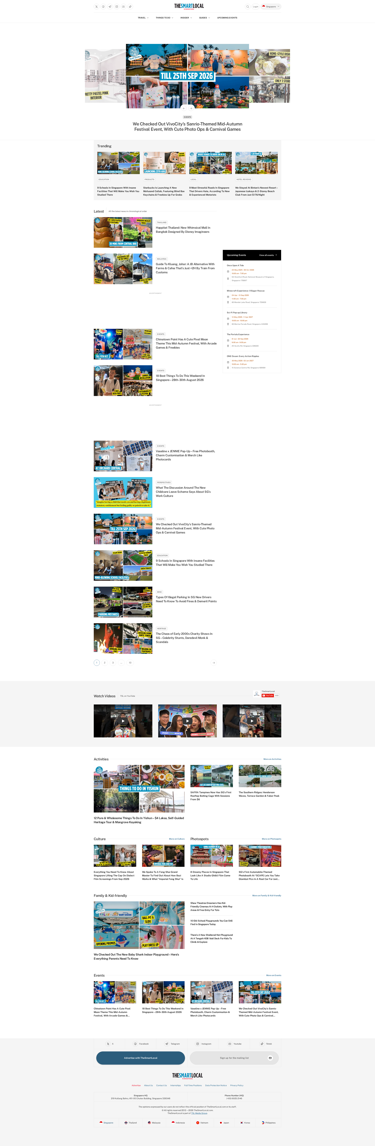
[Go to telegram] (110, 6)
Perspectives (164, 483)
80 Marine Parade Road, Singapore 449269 (250, 324)
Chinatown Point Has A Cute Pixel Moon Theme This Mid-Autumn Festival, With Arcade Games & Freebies (186, 343)
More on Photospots (271, 839)
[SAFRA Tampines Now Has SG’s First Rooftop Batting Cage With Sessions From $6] (211, 776)
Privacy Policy (236, 1085)
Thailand (161, 222)
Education (104, 179)
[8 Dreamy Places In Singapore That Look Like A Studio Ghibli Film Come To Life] (211, 856)
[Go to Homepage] (189, 7)
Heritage (161, 629)
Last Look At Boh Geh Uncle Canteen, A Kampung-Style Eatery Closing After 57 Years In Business (187, 126)
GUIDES (203, 18)
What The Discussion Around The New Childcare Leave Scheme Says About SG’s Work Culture (183, 492)
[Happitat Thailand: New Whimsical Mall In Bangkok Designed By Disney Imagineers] (123, 232)
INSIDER (184, 18)
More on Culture (177, 839)
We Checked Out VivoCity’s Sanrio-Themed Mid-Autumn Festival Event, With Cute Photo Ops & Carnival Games (185, 528)
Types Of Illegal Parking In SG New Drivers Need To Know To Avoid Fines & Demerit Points (186, 599)
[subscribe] (270, 1058)
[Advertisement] (155, 308)
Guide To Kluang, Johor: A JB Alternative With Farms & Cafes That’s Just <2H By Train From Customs (185, 268)
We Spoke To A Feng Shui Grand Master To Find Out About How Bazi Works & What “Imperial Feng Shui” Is (162, 875)
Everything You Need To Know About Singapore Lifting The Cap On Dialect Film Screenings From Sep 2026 (114, 875)
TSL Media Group (199, 1113)
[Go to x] (96, 6)
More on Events (273, 975)
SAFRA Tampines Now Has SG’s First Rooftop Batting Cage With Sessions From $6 (210, 796)
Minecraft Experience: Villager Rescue (246, 291)
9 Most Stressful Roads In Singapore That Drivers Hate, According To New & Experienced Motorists (209, 191)
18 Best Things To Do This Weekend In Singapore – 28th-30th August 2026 (180, 378)
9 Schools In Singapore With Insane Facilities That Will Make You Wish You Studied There (118, 191)
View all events (266, 255)
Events (160, 334)
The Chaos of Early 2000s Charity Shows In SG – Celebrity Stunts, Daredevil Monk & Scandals (184, 638)
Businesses (187, 117)
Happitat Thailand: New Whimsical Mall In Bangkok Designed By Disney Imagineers (183, 230)
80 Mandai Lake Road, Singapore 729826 (249, 302)
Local (193, 179)
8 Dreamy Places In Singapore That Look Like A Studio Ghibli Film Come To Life (210, 875)
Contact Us (161, 1085)
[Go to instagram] (117, 6)
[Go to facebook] (103, 6)
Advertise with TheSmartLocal (140, 1058)
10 (130, 662)
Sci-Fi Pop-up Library (237, 312)
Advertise (136, 1085)
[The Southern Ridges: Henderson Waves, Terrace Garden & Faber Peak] (260, 776)
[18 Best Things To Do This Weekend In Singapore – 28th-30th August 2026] (123, 380)
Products (149, 179)
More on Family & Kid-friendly (266, 895)
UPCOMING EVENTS (227, 18)
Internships (175, 1085)
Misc (159, 592)
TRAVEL (142, 18)
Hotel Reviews (244, 179)
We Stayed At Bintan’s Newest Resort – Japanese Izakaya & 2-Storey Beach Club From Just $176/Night (256, 191)
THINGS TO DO (163, 18)
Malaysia (161, 259)
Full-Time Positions (193, 1085)
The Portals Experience (238, 334)
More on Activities (272, 759)
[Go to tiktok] (130, 6)
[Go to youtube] (123, 6)
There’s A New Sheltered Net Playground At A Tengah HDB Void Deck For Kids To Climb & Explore (211, 938)
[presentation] (266, 693)
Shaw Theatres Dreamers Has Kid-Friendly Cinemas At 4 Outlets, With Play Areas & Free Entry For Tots (211, 906)
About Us (148, 1085)
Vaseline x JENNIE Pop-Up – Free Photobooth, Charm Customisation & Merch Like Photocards (185, 455)
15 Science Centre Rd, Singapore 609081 (249, 368)
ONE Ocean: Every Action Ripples (243, 356)
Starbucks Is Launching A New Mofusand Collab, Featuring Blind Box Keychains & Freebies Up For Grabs (164, 191)
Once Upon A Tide (235, 265)
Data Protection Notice (216, 1085)
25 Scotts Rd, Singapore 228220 (245, 346)
